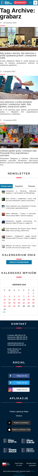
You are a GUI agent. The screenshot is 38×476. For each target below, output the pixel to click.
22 (29, 303)
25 (9, 306)
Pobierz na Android (21, 423)
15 (29, 300)
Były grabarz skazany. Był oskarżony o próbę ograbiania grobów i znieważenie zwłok (18, 55)
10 (5, 300)
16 (33, 300)
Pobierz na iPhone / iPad (21, 430)
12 (14, 300)
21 (24, 303)
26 (14, 306)
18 (9, 303)
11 (9, 300)
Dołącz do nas (22, 376)
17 (5, 303)
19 (14, 303)
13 (19, 300)
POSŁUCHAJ (21, 2)
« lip (3, 312)
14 (24, 300)
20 (19, 303)
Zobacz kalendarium (19, 262)
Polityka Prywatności (19, 475)
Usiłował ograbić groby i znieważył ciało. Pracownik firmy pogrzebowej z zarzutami (18, 153)
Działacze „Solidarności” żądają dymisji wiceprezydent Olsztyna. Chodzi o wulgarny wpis (19, 238)
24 (5, 306)
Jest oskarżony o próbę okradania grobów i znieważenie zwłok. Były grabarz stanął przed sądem (16, 104)
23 (33, 303)
